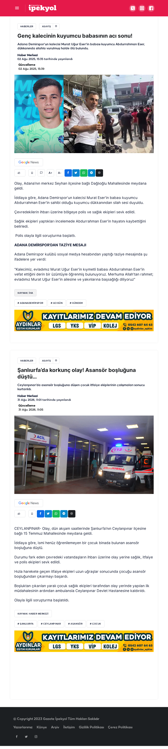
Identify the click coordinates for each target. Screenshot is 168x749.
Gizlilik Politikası (91, 727)
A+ (50, 173)
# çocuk (95, 624)
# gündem (76, 303)
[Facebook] (16, 736)
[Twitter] (26, 736)
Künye (42, 727)
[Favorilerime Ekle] (32, 172)
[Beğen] (19, 172)
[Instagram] (36, 736)
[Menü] (16, 8)
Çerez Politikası (120, 727)
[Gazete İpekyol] (42, 8)
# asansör (75, 624)
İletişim (69, 727)
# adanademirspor (30, 303)
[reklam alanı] (84, 320)
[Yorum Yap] (41, 172)
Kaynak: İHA (25, 292)
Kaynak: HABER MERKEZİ (33, 613)
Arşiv (55, 727)
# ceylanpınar (51, 624)
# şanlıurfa (26, 624)
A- (59, 173)
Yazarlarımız (23, 727)
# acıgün (56, 303)
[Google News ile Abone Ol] (28, 162)
